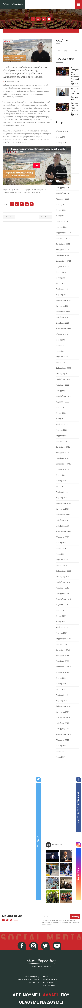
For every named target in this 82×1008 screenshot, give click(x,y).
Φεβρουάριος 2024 (63, 300)
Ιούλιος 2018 (61, 678)
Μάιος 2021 (61, 486)
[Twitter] (44, 19)
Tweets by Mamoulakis (14, 778)
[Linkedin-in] (38, 19)
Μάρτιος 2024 (61, 295)
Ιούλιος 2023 (61, 340)
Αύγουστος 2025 (62, 199)
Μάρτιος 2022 (61, 430)
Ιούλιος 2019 (61, 610)
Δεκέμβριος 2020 (63, 515)
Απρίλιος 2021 (62, 492)
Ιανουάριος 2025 (63, 238)
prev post (9, 217)
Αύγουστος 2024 (62, 266)
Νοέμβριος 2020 (62, 520)
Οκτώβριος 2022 (62, 391)
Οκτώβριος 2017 (62, 729)
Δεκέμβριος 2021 (63, 447)
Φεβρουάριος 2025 (63, 233)
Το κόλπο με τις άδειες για (75, 91)
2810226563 (34, 982)
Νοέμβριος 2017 (62, 723)
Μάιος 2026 (61, 148)
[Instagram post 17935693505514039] (52, 856)
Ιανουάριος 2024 (63, 306)
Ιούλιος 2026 (61, 137)
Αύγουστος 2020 (62, 537)
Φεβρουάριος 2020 (63, 571)
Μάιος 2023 (61, 351)
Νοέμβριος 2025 (62, 182)
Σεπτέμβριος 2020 (63, 531)
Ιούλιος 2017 (61, 746)
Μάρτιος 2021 (61, 498)
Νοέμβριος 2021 (62, 453)
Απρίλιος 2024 (62, 289)
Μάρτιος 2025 (61, 227)
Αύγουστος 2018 (62, 672)
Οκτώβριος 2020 (62, 526)
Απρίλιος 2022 (62, 424)
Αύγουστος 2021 (62, 469)
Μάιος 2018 (61, 689)
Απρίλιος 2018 (62, 695)
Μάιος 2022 (61, 419)
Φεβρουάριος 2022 (63, 436)
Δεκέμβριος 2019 (63, 582)
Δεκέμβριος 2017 (63, 717)
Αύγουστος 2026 (62, 131)
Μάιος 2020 (61, 554)
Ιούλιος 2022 (61, 407)
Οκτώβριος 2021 (62, 458)
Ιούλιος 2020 (61, 543)
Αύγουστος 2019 (62, 605)
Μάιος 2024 (61, 283)
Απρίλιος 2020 (62, 560)
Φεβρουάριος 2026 (63, 165)
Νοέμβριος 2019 (62, 588)
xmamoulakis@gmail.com (41, 966)
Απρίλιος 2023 (62, 357)
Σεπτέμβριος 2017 (63, 734)
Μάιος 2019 (61, 622)
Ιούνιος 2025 (61, 210)
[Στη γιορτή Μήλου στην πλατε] (52, 883)
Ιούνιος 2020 (61, 548)
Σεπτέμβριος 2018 (63, 667)
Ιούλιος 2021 (61, 475)
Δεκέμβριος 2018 (63, 650)
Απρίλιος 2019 (62, 627)
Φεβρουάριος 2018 (63, 706)
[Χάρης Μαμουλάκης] (12, 4)
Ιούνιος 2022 (61, 413)
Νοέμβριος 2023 (62, 317)
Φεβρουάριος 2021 (63, 503)
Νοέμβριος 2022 (62, 385)
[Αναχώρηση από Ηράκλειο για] (52, 869)
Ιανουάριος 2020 (63, 577)
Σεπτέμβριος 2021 (63, 464)
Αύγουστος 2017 (62, 740)
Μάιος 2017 (61, 757)
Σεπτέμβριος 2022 (63, 396)
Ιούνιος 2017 (61, 751)
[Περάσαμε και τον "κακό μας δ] (66, 869)
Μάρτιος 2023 (61, 362)
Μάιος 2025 (61, 216)
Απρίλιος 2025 (62, 221)
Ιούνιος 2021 (61, 481)
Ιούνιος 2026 (61, 142)
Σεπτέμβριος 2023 (63, 328)
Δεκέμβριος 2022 (63, 379)
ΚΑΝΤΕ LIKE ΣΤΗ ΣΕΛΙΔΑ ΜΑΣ (78, 807)
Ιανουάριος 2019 (63, 644)
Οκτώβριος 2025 (62, 188)
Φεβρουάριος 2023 (63, 368)
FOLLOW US (38, 841)
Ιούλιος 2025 (61, 204)
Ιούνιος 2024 (61, 278)
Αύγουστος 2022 (62, 402)
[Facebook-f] (33, 19)
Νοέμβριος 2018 (62, 655)
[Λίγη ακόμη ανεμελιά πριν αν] (66, 896)
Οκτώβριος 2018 (62, 661)
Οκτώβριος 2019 (62, 593)
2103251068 (48, 982)
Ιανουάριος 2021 (63, 509)
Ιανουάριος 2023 (63, 374)
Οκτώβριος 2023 (62, 323)
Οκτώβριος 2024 (62, 255)
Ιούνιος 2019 (61, 616)
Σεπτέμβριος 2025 (63, 193)
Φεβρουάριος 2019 (63, 639)
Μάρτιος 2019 (61, 633)
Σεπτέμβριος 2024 (63, 261)
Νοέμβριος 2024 (62, 250)
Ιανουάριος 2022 (63, 441)
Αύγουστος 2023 (62, 334)
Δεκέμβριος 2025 (63, 176)
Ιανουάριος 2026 (63, 171)
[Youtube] (49, 19)
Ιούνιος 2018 (61, 684)
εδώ (38, 192)
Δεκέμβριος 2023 (63, 312)
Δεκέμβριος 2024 (63, 244)
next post (44, 217)
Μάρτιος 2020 (61, 565)
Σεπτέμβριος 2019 (63, 599)
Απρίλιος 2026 (62, 154)
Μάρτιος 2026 (61, 159)
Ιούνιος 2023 (61, 345)
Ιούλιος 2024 (61, 272)
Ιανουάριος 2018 (63, 712)
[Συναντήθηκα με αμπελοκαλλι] (52, 896)
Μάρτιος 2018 (61, 701)
